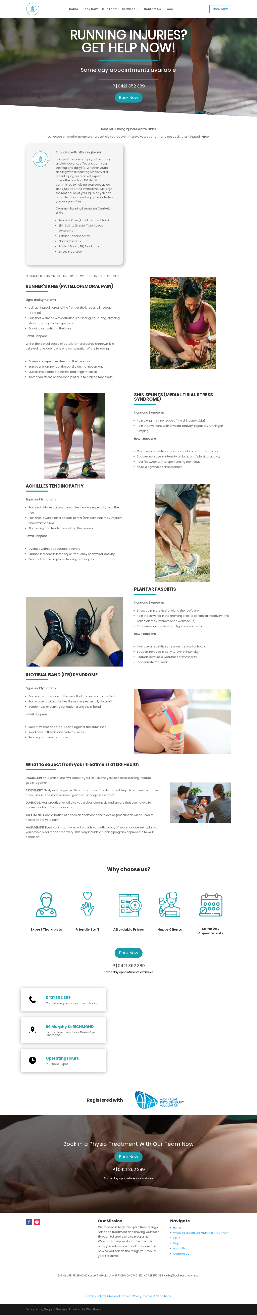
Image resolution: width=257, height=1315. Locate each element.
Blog (176, 1243)
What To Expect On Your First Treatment (201, 1233)
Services (128, 9)
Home (73, 9)
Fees (169, 9)
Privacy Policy (95, 1296)
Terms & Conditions (157, 1296)
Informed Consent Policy (124, 1296)
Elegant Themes (55, 1309)
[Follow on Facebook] (29, 1222)
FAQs (176, 1238)
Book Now (90, 9)
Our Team (109, 9)
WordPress (93, 1309)
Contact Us (152, 9)
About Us (179, 1248)
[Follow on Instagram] (37, 1222)
